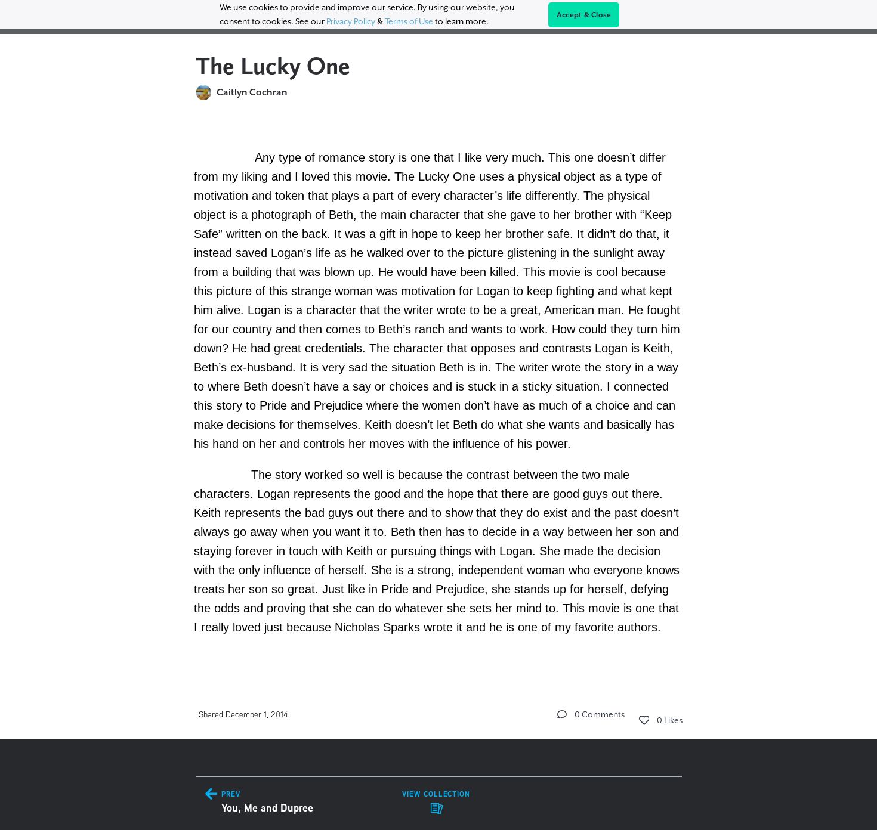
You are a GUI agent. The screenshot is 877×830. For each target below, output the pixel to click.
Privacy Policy (350, 21)
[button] (562, 714)
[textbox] (439, 391)
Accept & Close (584, 15)
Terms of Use (409, 21)
